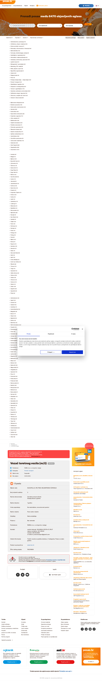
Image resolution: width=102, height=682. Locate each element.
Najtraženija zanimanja (36, 37)
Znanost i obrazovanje (16, 97)
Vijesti (26, 5)
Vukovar (13, 282)
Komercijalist (14, 340)
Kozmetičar (13, 347)
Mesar (12, 360)
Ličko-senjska (14, 118)
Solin (12, 255)
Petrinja (12, 228)
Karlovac (13, 185)
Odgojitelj (13, 369)
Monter (12, 363)
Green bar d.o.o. (77, 515)
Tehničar (13, 416)
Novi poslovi (81, 37)
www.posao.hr (35, 456)
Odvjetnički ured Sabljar (80, 492)
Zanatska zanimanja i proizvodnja (19, 91)
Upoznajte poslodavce (46, 630)
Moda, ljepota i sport (16, 68)
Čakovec (13, 165)
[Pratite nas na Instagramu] (91, 629)
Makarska (13, 205)
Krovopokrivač (14, 349)
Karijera (32, 5)
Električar (13, 322)
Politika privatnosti (6, 626)
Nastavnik (13, 365)
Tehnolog (13, 418)
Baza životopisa (65, 624)
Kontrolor (13, 345)
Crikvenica (13, 163)
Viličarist (13, 423)
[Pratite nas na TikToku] (95, 629)
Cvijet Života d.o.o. (82, 537)
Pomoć (3, 634)
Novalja (12, 214)
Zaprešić (13, 291)
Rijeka (12, 239)
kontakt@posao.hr (88, 656)
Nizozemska (14, 210)
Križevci (13, 194)
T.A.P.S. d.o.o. (83, 477)
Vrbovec (13, 279)
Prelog (12, 235)
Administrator (14, 298)
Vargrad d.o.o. (82, 505)
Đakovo (12, 174)
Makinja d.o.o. (81, 520)
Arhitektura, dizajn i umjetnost (18, 44)
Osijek (12, 221)
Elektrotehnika (14, 50)
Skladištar (13, 396)
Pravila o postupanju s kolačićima (9, 628)
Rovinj (12, 241)
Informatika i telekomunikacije (18, 57)
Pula (12, 237)
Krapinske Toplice (15, 192)
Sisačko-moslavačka (16, 131)
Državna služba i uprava (17, 46)
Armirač (12, 302)
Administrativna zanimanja (17, 41)
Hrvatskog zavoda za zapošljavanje (55, 559)
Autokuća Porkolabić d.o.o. (83, 526)
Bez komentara (25, 634)
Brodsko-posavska (15, 104)
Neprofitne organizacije (16, 70)
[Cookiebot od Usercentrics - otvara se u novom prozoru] (72, 329)
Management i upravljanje (17, 64)
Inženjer (13, 336)
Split (12, 257)
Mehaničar (13, 358)
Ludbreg (13, 203)
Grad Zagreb (14, 145)
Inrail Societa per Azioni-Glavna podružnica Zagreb (81, 601)
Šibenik (12, 264)
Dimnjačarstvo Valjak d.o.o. (80, 612)
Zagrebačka (14, 147)
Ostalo (12, 73)
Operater (13, 371)
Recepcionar (14, 387)
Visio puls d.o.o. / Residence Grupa (82, 553)
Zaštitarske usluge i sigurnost (18, 93)
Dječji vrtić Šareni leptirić (82, 578)
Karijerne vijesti (65, 630)
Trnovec (13, 266)
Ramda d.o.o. (77, 567)
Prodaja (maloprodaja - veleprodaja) (20, 79)
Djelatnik (13, 318)
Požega (12, 232)
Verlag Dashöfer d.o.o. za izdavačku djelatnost (83, 560)
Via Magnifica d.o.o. (81, 607)
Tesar (12, 421)
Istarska (13, 109)
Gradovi (25, 37)
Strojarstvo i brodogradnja (17, 86)
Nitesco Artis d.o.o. (80, 573)
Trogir (12, 268)
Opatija (12, 219)
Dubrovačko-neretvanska (17, 107)
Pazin (12, 223)
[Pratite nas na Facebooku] (83, 629)
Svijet (22, 624)
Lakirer (12, 354)
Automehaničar (14, 309)
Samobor (13, 246)
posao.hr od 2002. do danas (8, 632)
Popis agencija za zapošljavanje (49, 636)
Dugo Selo (13, 172)
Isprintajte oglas (56, 574)
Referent (13, 389)
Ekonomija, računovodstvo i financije (20, 48)
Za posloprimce (6, 5)
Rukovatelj (13, 392)
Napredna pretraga (71, 37)
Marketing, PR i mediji (16, 66)
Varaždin (13, 270)
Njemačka (13, 212)
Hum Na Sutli (14, 176)
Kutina (12, 197)
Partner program (5, 636)
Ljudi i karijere (24, 628)
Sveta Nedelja (14, 259)
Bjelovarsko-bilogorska (16, 102)
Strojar (12, 410)
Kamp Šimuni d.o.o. (78, 531)
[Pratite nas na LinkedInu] (87, 629)
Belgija (12, 156)
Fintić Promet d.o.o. (81, 548)
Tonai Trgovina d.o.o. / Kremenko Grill (82, 487)
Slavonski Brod (14, 252)
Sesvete (13, 248)
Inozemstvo (13, 149)
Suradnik (13, 412)
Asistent (13, 304)
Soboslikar (13, 401)
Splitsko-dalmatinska (16, 134)
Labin (12, 199)
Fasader (13, 327)
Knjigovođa (13, 338)
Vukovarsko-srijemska (16, 140)
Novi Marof (13, 217)
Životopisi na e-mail (66, 628)
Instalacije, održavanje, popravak (19, 59)
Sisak (12, 250)
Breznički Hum (14, 161)
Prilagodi (49, 352)
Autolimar (13, 307)
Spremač (13, 405)
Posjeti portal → (12, 662)
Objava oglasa (64, 622)
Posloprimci (14, 445)
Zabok (12, 284)
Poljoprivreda (14, 75)
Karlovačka (13, 111)
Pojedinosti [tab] (51, 334)
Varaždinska (14, 136)
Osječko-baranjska (15, 122)
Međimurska (14, 120)
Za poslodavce (17, 5)
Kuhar (12, 351)
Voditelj (12, 425)
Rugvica (13, 244)
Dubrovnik (13, 167)
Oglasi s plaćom (90, 37)
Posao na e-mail (45, 626)
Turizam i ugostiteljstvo (16, 88)
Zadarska (13, 142)
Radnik (12, 385)
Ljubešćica (13, 201)
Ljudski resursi (14, 62)
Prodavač (13, 380)
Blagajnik (13, 311)
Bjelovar (13, 158)
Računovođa (14, 383)
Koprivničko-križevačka (17, 113)
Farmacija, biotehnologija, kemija (19, 53)
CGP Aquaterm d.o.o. (81, 594)
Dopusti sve (72, 352)
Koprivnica (13, 188)
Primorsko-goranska (16, 127)
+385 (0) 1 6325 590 (88, 657)
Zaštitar (12, 432)
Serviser (13, 394)
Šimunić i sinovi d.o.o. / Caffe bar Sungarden (81, 584)
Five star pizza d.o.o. (79, 589)
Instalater (13, 333)
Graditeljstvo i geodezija (17, 55)
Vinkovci (13, 275)
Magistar (13, 356)
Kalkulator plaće (43, 5)
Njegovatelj (13, 367)
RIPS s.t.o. (81, 543)
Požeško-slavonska (15, 125)
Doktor (12, 320)
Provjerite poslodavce (46, 628)
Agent (12, 300)
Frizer (12, 331)
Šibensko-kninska (15, 129)
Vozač (12, 430)
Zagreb (12, 288)
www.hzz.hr (30, 545)
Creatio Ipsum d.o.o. (81, 482)
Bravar (12, 313)
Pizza (12, 374)
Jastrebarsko (14, 183)
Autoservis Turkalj (83, 498)
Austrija (12, 154)
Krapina (12, 190)
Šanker (12, 414)
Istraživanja (24, 630)
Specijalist (13, 403)
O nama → (91, 661)
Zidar (12, 436)
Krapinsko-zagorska (16, 116)
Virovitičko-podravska (16, 138)
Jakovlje (13, 181)
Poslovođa (13, 378)
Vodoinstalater (14, 427)
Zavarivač (13, 434)
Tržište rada (24, 626)
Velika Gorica (14, 273)
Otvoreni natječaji (45, 622)
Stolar (12, 407)
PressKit (3, 630)
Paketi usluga (64, 626)
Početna (13, 443)
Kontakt (3, 622)
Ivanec (12, 179)
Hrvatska (23, 622)
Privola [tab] (29, 334)
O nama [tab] (73, 334)
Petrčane (13, 226)
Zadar (12, 286)
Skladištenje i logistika (16, 84)
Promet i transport (15, 82)
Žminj (12, 293)
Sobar (12, 398)
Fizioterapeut (14, 329)
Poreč (12, 230)
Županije (17, 37)
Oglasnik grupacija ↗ (7, 640)
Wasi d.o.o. (77, 510)
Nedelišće (13, 208)
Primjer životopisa (45, 634)
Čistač (12, 316)
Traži (88, 24)
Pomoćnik (13, 376)
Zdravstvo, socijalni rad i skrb (18, 95)
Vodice (12, 277)
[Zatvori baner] (82, 329)
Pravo (12, 77)
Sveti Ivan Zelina (15, 261)
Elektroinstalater (15, 324)
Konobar (13, 342)
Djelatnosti (9, 37)
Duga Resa (13, 170)
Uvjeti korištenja (5, 624)
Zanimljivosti (24, 632)
